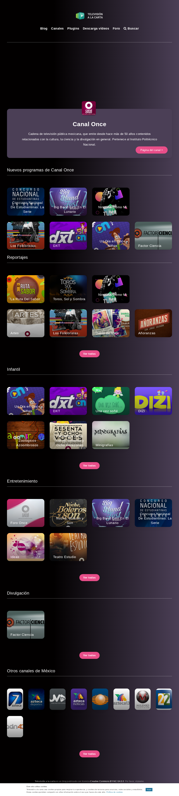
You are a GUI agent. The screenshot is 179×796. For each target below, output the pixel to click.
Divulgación (18, 593)
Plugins (73, 28)
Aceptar (149, 789)
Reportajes (17, 257)
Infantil (13, 369)
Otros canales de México (31, 670)
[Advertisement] (89, 68)
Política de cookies (114, 792)
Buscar (133, 28)
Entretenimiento (22, 481)
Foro (116, 28)
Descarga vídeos (96, 28)
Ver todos (89, 353)
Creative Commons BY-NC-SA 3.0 (107, 781)
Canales (57, 28)
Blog (44, 28)
